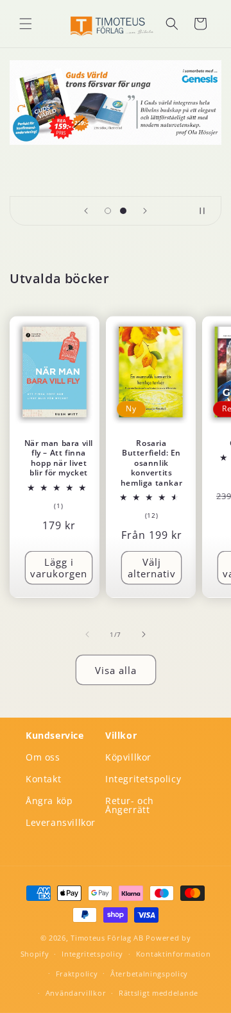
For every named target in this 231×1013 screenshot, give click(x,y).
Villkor (121, 735)
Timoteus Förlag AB (107, 938)
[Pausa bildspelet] (207, 211)
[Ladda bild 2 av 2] (123, 210)
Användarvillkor (76, 993)
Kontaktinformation (173, 954)
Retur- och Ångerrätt (129, 805)
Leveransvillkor (61, 822)
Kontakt (43, 779)
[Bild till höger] (144, 634)
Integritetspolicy (143, 779)
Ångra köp (49, 801)
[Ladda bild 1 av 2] (108, 210)
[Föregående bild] (86, 211)
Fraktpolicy (77, 973)
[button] (26, 24)
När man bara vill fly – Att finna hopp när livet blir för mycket (58, 457)
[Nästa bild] (145, 211)
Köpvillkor (128, 757)
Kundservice (55, 735)
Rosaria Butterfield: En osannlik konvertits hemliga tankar (151, 463)
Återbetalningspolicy (149, 973)
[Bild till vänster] (87, 634)
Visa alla (116, 670)
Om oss (43, 757)
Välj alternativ (152, 568)
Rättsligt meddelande (158, 993)
